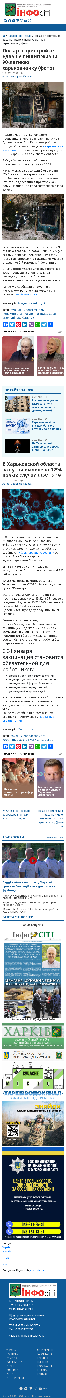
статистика (31, 740)
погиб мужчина (25, 294)
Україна (11, 1350)
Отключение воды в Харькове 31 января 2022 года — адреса (16, 814)
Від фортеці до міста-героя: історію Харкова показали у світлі (30, 903)
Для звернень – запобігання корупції (46, 1354)
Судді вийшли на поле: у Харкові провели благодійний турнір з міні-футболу (28, 886)
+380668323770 (24, 1329)
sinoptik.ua (37, 1270)
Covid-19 (11, 1358)
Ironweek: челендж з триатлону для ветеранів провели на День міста (32, 896)
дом (41, 310)
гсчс (13, 310)
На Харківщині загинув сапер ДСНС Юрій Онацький (45, 446)
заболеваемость (35, 736)
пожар (28, 313)
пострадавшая (45, 313)
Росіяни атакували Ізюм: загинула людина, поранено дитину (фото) (45, 405)
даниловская (27, 310)
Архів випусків (55, 837)
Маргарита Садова (21, 76)
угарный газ (11, 317)
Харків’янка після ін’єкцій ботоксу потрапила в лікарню (46, 425)
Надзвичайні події (20, 36)
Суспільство (26, 729)
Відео (10, 1374)
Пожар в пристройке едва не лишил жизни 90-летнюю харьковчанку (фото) (50, 816)
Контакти (43, 1374)
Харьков (28, 317)
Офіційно (12, 1370)
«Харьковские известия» (36, 552)
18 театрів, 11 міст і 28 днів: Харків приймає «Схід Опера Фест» (30, 910)
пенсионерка (12, 313)
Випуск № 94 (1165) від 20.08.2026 (33, 1019)
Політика (12, 1354)
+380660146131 (24, 1305)
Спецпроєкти (15, 1378)
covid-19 (16, 736)
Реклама (42, 1370)
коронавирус (11, 740)
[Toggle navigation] (33, 28)
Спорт (10, 1366)
